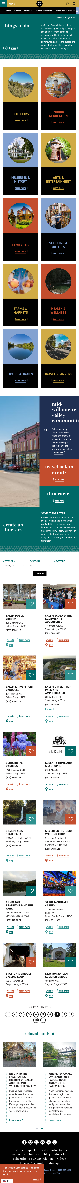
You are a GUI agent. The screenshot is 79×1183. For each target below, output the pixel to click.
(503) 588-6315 (13, 630)
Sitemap (53, 1163)
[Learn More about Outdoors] (21, 85)
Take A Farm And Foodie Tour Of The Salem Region (62, 1077)
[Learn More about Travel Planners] (58, 347)
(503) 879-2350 (52, 920)
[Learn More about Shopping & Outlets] (58, 216)
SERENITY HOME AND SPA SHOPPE (58, 764)
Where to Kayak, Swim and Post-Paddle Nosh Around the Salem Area (21, 1080)
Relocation (60, 1154)
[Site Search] (74, 3)
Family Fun (21, 245)
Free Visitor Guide (32, 1163)
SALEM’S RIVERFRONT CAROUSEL (20, 688)
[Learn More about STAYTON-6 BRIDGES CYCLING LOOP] (19, 955)
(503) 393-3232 (13, 777)
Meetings (18, 1150)
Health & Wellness (58, 310)
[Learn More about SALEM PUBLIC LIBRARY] (19, 596)
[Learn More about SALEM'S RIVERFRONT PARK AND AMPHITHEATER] (59, 668)
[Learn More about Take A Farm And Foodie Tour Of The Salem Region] (59, 1054)
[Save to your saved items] (31, 604)
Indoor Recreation (58, 114)
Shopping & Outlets (58, 245)
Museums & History (20, 179)
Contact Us (19, 1154)
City (30, 565)
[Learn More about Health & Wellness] (58, 281)
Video (49, 709)
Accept (36, 1179)
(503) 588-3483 (52, 633)
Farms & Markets (20, 310)
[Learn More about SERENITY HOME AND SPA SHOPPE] (59, 744)
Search (39, 573)
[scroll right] (77, 10)
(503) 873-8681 (13, 845)
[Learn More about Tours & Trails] (21, 347)
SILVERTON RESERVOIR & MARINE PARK (19, 905)
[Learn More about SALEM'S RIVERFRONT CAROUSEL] (19, 668)
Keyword (59, 561)
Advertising (59, 1150)
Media (44, 1150)
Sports (32, 1150)
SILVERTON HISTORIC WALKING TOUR (58, 832)
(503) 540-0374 (13, 701)
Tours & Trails (20, 374)
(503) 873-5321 (13, 920)
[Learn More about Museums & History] (21, 150)
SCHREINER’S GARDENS (14, 764)
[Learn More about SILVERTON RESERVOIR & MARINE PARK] (19, 883)
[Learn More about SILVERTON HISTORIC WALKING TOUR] (59, 812)
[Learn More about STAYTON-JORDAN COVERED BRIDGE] (59, 955)
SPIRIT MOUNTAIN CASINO (56, 903)
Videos (61, 1159)
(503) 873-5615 (52, 848)
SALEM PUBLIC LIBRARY (15, 617)
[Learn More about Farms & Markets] (21, 281)
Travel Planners (58, 374)
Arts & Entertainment (58, 179)
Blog (47, 1154)
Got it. (6, 1174)
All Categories (9, 565)
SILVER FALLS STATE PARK (14, 832)
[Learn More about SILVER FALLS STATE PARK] (19, 812)
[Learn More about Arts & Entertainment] (58, 150)
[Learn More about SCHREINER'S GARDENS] (19, 744)
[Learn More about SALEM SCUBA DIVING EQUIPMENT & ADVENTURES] (59, 596)
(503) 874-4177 (52, 777)
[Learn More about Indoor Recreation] (58, 85)
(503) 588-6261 (52, 704)
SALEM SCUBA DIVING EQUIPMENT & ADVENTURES (59, 619)
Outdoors (21, 114)
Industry (35, 1154)
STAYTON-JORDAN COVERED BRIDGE (56, 975)
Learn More (20, 120)
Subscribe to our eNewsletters (33, 1159)
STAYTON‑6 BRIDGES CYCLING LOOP (19, 975)
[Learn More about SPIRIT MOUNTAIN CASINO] (59, 883)
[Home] (39, 4)
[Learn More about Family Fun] (21, 216)
